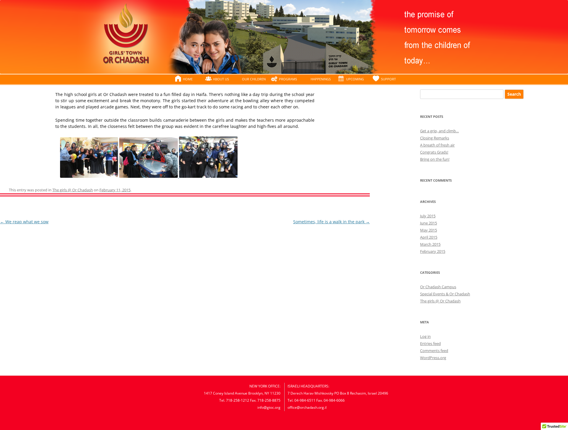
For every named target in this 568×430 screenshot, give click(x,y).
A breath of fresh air (437, 145)
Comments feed (434, 350)
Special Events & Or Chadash (445, 294)
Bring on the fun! (434, 159)
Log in (425, 336)
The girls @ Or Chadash (72, 190)
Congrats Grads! (434, 152)
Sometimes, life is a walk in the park (331, 221)
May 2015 (428, 230)
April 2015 (428, 237)
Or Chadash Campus (438, 286)
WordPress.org (433, 357)
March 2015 (430, 244)
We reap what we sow (24, 221)
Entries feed (430, 343)
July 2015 (427, 216)
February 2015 (432, 251)
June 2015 (428, 223)
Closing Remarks (434, 138)
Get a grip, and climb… (439, 130)
